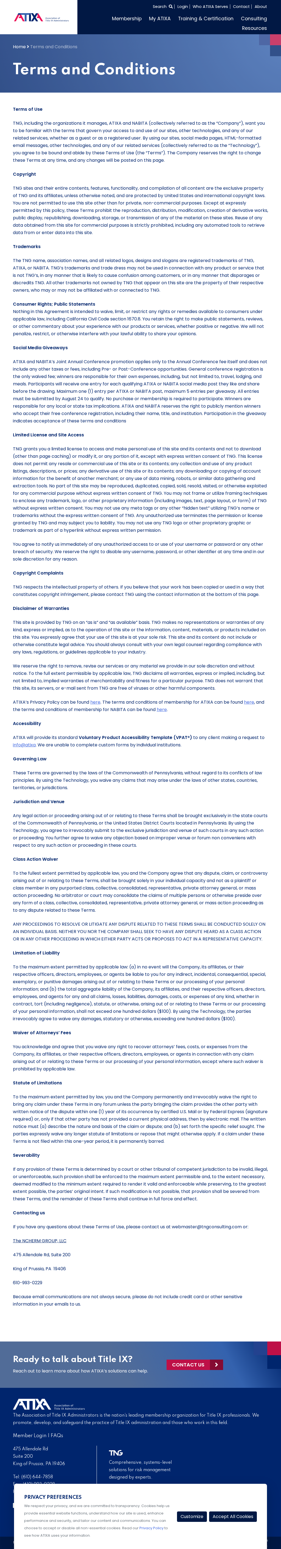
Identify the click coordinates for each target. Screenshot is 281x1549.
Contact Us (188, 1364)
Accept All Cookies (233, 1516)
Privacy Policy (151, 1528)
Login (183, 6)
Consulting (254, 18)
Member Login (30, 1435)
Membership (127, 18)
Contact (241, 6)
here (95, 702)
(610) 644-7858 (37, 1477)
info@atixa (24, 745)
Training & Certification (206, 18)
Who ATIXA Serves (210, 6)
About (261, 6)
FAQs (57, 1435)
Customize (192, 1516)
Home (19, 47)
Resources (254, 28)
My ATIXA (160, 18)
